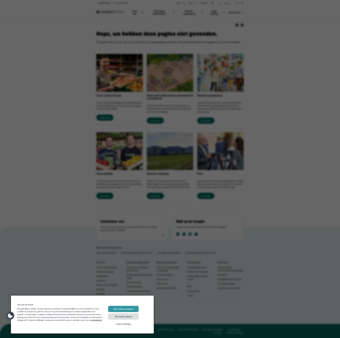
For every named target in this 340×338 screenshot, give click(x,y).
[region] (82, 314)
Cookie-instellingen (123, 324)
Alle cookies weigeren (123, 316)
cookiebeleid (96, 320)
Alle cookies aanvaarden (123, 309)
